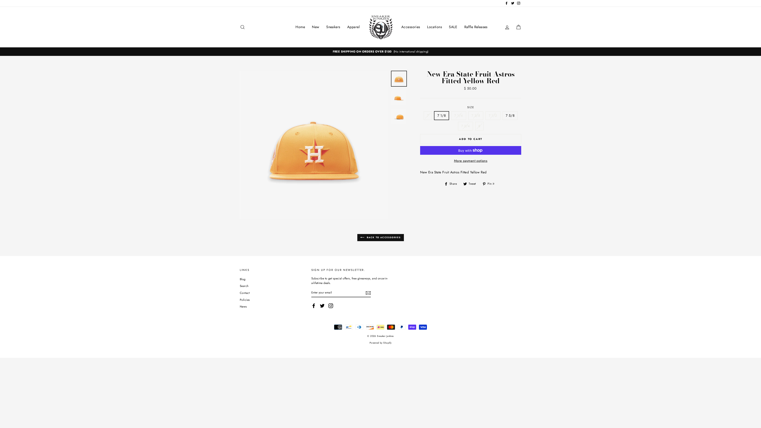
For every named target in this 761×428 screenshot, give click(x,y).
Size (470, 107)
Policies (245, 300)
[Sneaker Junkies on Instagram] (330, 305)
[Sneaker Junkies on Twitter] (322, 305)
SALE (453, 27)
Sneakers (333, 27)
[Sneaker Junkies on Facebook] (313, 305)
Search (244, 286)
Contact (245, 293)
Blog (243, 279)
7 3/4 (465, 126)
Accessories (410, 27)
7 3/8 (475, 115)
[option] (380, 51)
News (243, 307)
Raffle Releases (476, 27)
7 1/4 (458, 115)
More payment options (471, 160)
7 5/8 (510, 115)
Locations (434, 27)
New (315, 27)
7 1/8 (441, 115)
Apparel (353, 27)
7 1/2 (493, 115)
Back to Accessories (383, 237)
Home (300, 27)
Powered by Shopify (381, 342)
